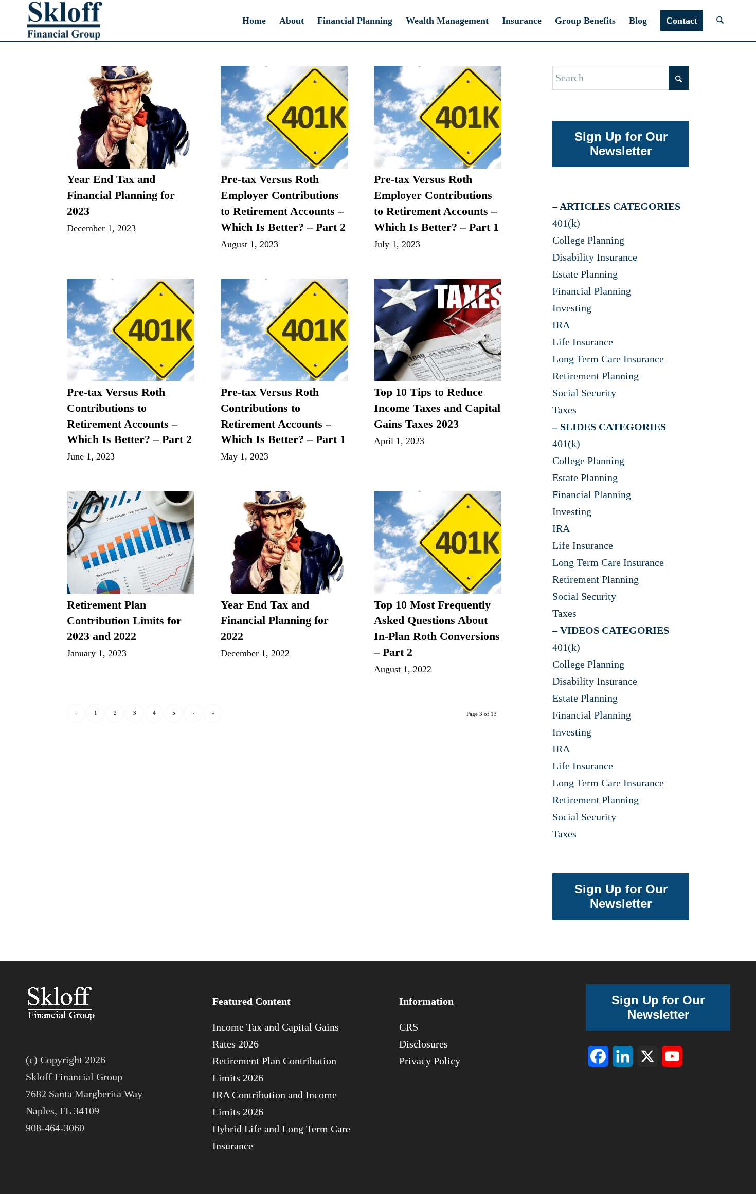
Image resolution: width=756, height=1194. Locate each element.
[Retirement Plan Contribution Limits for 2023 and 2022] (130, 542)
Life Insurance (582, 341)
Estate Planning (585, 274)
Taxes (564, 409)
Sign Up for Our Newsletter (621, 144)
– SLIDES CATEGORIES (609, 426)
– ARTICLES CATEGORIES (616, 206)
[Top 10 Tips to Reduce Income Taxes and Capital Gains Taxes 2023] (437, 330)
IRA (561, 324)
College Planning (588, 240)
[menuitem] (254, 20)
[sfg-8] (64, 20)
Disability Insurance (594, 257)
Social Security (584, 392)
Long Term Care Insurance (608, 358)
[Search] (720, 20)
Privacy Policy (429, 1061)
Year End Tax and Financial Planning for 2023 (121, 195)
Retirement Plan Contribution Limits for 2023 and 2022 (124, 620)
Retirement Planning (595, 375)
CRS (408, 1027)
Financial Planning (591, 291)
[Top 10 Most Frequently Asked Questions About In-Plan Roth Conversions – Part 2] (437, 542)
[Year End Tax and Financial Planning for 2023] (130, 117)
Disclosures (423, 1044)
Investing (571, 308)
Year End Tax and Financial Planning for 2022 (275, 620)
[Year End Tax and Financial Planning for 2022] (284, 542)
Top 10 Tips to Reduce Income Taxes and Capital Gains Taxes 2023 (437, 407)
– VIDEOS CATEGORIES (610, 630)
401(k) (566, 223)
